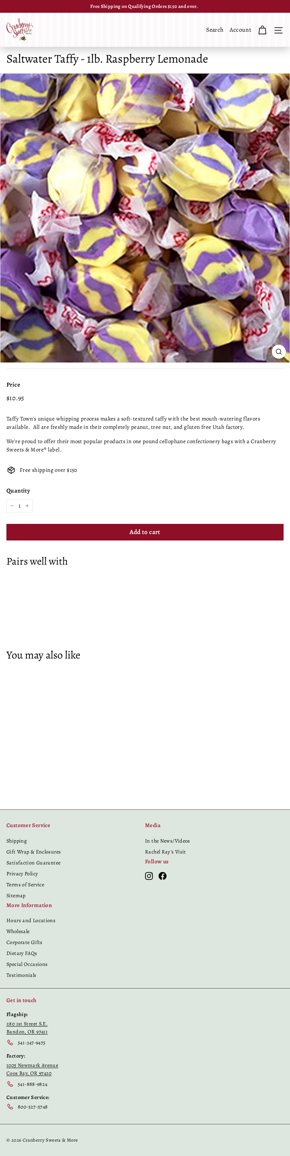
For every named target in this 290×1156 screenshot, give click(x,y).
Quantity (18, 491)
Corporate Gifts (24, 942)
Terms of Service (25, 884)
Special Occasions (27, 964)
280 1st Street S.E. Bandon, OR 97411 (27, 1027)
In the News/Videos (167, 840)
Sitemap (16, 895)
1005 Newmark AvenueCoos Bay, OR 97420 (32, 1069)
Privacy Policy (22, 873)
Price (13, 385)
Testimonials (21, 975)
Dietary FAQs (21, 953)
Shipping (16, 840)
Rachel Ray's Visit (165, 851)
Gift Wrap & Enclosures (33, 851)
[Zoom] (279, 352)
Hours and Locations (31, 920)
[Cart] (262, 29)
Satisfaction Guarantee (33, 862)
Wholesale (17, 931)
